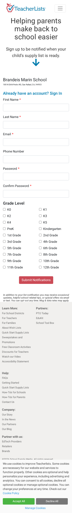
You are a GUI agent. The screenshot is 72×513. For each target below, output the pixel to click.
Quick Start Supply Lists (15, 332)
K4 (9, 222)
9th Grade (14, 261)
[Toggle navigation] (60, 8)
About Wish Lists (11, 327)
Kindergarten (52, 229)
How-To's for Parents (13, 397)
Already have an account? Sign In (32, 93)
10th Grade (51, 261)
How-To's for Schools (14, 392)
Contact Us (8, 401)
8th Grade (50, 254)
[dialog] (36, 486)
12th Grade (51, 267)
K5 (45, 222)
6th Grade (50, 248)
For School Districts (13, 313)
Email (8, 134)
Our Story (7, 414)
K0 (9, 209)
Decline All (52, 501)
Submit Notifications (36, 280)
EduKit (39, 318)
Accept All (19, 501)
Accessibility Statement (15, 361)
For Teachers (9, 318)
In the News (9, 419)
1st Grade (14, 235)
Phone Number (13, 151)
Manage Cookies (35, 508)
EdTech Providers (12, 441)
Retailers (7, 446)
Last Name (12, 117)
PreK (10, 229)
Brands (6, 451)
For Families (9, 322)
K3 (45, 216)
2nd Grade (50, 235)
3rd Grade (14, 242)
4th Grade (50, 242)
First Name (12, 100)
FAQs (5, 377)
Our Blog (7, 429)
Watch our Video (11, 356)
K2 (9, 216)
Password (11, 169)
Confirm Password (17, 186)
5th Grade (14, 248)
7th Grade (14, 254)
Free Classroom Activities (16, 346)
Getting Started (10, 382)
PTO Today (42, 313)
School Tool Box (45, 322)
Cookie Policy (11, 493)
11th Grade (15, 267)
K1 (45, 209)
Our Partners (9, 424)
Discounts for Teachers (15, 351)
